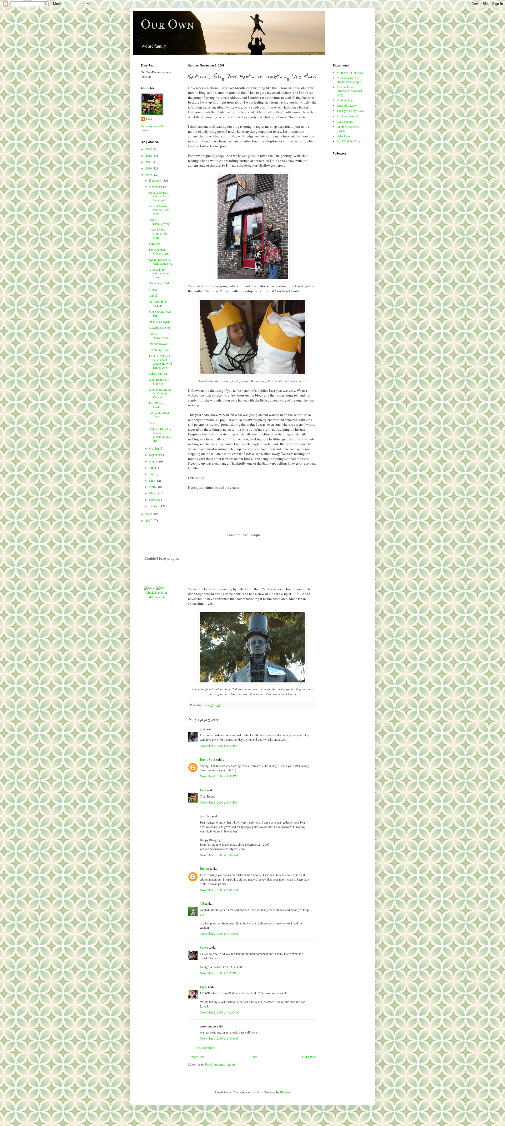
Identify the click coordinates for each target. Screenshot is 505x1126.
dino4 (259, 1092)
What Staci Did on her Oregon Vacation (160, 393)
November (156, 186)
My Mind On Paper (349, 141)
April (152, 487)
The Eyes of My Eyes (350, 111)
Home (253, 1057)
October (154, 448)
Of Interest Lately (159, 321)
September (156, 455)
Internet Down (158, 344)
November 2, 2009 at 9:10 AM (219, 933)
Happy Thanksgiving (159, 221)
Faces (152, 423)
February (155, 499)
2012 (149, 155)
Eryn (203, 987)
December (156, 180)
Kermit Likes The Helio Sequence (160, 261)
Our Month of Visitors (157, 303)
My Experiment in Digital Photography (349, 80)
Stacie (204, 947)
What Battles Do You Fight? (159, 381)
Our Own (167, 24)
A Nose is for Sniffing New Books (159, 273)
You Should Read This (160, 313)
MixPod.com (156, 597)
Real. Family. (345, 121)
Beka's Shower (158, 373)
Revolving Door (159, 350)
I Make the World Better (159, 415)
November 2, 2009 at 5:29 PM (219, 973)
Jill (202, 903)
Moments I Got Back (350, 72)
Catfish (153, 295)
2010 (149, 168)
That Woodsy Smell (157, 405)
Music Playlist (155, 592)
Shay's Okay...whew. (159, 336)
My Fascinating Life (349, 116)
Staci (254, 286)
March (153, 493)
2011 (149, 162)
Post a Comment (205, 1047)
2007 (149, 520)
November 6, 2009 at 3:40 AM (219, 1038)
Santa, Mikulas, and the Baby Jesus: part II (159, 196)
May (152, 480)
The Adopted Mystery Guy (159, 251)
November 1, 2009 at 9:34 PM (219, 802)
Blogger (285, 1092)
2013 (149, 149)
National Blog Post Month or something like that (160, 435)
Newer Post (196, 1057)
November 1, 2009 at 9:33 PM (219, 776)
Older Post (309, 1057)
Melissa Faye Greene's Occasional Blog (349, 91)
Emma (204, 868)
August (154, 461)
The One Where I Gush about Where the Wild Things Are (160, 361)
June (152, 474)
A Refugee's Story (160, 327)
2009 (149, 175)
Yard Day (155, 243)
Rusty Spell (207, 759)
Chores (153, 289)
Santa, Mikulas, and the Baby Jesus (159, 210)
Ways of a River (347, 105)
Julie (203, 729)
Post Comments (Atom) (220, 1064)
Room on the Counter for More (158, 233)
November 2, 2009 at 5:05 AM (219, 890)
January (154, 506)
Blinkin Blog (345, 100)
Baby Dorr (343, 136)
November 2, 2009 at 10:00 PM (219, 1012)
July (152, 467)
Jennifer (205, 816)
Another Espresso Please (348, 128)
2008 (149, 514)
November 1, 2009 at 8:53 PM (219, 745)
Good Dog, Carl (159, 283)
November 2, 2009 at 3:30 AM (219, 855)
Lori (203, 790)
